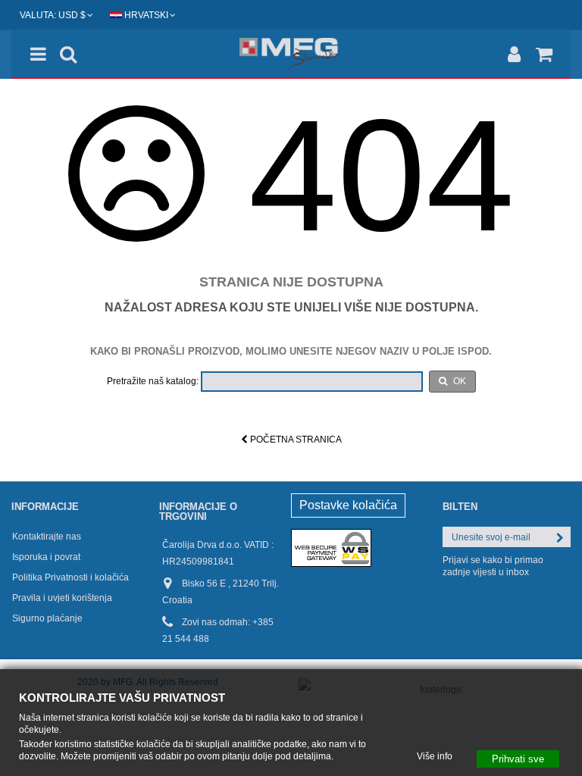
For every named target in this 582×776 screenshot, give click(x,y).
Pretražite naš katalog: (153, 381)
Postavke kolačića (348, 505)
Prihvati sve (518, 758)
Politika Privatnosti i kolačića (70, 577)
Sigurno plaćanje (47, 618)
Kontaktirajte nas (46, 536)
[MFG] (291, 54)
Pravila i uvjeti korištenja (62, 598)
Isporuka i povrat (46, 557)
